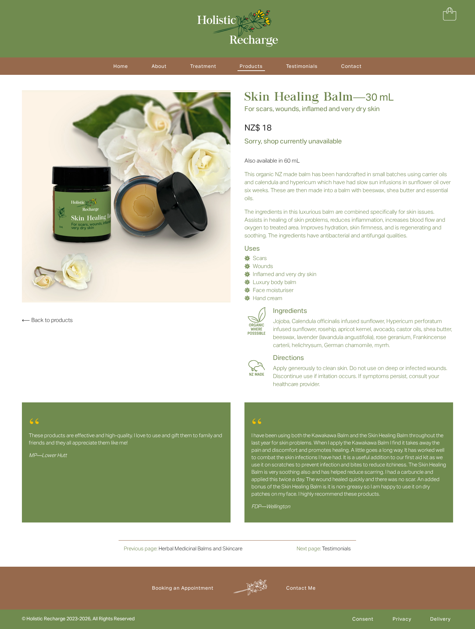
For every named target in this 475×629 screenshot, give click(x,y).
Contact (351, 66)
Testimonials (301, 66)
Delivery (440, 619)
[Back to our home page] (238, 28)
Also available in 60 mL (272, 160)
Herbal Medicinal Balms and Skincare (200, 548)
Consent (362, 619)
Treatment (203, 66)
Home (120, 66)
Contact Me (301, 588)
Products (251, 66)
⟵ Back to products (47, 320)
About (159, 66)
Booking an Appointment (183, 588)
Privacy (402, 619)
